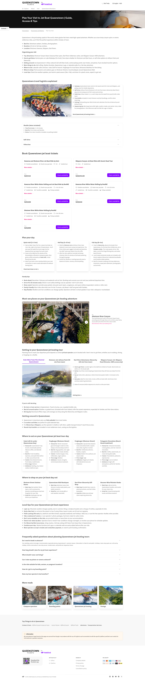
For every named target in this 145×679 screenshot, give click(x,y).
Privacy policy (79, 663)
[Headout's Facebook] (118, 676)
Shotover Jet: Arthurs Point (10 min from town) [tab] (59, 361)
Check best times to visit (31, 269)
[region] (55, 322)
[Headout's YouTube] (115, 676)
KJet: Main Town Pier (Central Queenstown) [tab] (33, 361)
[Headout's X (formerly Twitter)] (121, 676)
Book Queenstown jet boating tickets (83, 114)
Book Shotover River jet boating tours (102, 323)
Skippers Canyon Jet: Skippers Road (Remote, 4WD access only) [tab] (111, 361)
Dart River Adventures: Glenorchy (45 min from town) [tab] (85, 361)
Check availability (62, 175)
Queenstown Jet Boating (37, 30)
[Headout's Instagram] (113, 676)
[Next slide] (86, 322)
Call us (52, 660)
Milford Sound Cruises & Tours (40, 625)
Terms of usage (80, 666)
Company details (80, 660)
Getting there (77, 395)
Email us (53, 663)
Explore (26, 8)
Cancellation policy (81, 668)
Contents (3, 28)
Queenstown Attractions (48, 8)
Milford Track (74, 625)
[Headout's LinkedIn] (110, 676)
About (32, 8)
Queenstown (25, 30)
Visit (38, 8)
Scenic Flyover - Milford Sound (60, 625)
